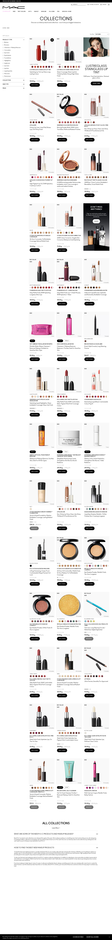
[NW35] (46, 233)
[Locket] (101, 566)
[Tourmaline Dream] (93, 509)
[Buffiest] (74, 287)
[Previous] (30, 67)
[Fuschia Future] (104, 509)
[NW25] (41, 233)
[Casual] (94, 122)
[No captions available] (96, 227)
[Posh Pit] (38, 67)
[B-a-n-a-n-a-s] (94, 621)
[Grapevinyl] (49, 67)
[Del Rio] (76, 733)
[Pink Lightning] (41, 621)
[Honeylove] (74, 122)
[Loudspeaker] (71, 122)
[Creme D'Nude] (60, 733)
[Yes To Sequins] (95, 566)
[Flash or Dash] (95, 509)
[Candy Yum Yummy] (87, 788)
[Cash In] (98, 566)
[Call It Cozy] (62, 733)
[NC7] (31, 509)
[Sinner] (68, 122)
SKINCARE (43, 11)
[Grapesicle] (32, 177)
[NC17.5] (41, 788)
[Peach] (58, 233)
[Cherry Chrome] (41, 397)
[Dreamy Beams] (49, 621)
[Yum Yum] (35, 177)
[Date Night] (60, 287)
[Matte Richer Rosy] (65, 177)
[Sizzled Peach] (41, 67)
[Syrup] (60, 67)
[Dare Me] (66, 397)
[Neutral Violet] (66, 233)
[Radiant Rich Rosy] (60, 177)
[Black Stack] (31, 566)
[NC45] (35, 233)
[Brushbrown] (85, 341)
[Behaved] (62, 509)
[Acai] (42, 122)
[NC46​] (76, 566)
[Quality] (74, 509)
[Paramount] (39, 733)
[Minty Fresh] (91, 621)
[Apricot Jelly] (98, 397)
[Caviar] (97, 676)
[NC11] (52, 233)
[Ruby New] (49, 287)
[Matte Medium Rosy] (62, 177)
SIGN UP (96, 221)
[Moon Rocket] (107, 788)
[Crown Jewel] (95, 788)
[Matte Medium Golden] (68, 177)
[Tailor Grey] (90, 177)
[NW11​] (71, 676)
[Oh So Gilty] (43, 621)
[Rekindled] (79, 287)
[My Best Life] (35, 287)
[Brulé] (101, 177)
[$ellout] (71, 67)
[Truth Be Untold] (71, 733)
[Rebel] (36, 733)
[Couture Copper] (104, 566)
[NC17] (49, 233)
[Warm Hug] (65, 287)
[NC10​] (62, 676)
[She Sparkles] (46, 621)
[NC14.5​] (79, 676)
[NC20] (32, 233)
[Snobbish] (71, 509)
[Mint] (69, 233)
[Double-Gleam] (35, 397)
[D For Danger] (36, 676)
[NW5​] (60, 676)
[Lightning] (107, 397)
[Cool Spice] (31, 122)
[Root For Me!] (94, 676)
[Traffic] (35, 67)
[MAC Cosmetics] (14, 7)
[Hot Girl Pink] (61, 397)
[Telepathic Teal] (90, 509)
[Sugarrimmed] (43, 177)
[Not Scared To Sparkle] (101, 509)
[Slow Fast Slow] (32, 621)
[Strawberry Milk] (88, 621)
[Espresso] (104, 177)
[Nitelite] (104, 397)
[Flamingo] (99, 676)
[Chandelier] (104, 788)
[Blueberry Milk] (85, 621)
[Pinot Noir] (107, 177)
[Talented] (79, 509)
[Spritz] (88, 122)
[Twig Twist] (31, 676)
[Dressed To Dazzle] (41, 177)
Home (4, 28)
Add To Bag (34, 84)
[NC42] (60, 566)
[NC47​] (79, 566)
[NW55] (32, 788)
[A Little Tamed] (71, 287)
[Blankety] (68, 733)
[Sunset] (85, 287)
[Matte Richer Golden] (79, 177)
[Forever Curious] (45, 676)
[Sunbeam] (94, 287)
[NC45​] (71, 566)
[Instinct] (60, 509)
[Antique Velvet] (79, 122)
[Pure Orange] (72, 233)
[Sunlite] (99, 287)
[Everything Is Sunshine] (98, 509)
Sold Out (34, 528)
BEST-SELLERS (22, 11)
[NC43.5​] (62, 566)
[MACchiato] (33, 122)
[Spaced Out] (98, 788)
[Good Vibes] (87, 397)
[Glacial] (38, 397)
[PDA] (65, 67)
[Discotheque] (93, 566)
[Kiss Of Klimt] (87, 566)
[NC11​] (65, 676)
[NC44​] (65, 566)
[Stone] (95, 177)
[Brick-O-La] (102, 676)
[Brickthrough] (46, 287)
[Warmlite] (97, 287)
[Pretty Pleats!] (68, 287)
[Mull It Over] (62, 287)
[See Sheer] (43, 67)
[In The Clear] (85, 733)
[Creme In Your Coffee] (42, 733)
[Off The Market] (38, 287)
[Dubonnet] (31, 733)
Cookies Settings (78, 936)
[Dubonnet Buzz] (41, 287)
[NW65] (43, 788)
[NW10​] (68, 676)
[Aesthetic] (85, 122)
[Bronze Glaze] (49, 397)
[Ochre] (61, 233)
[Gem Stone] (101, 788)
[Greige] (91, 676)
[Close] (109, 937)
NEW (14, 11)
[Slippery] (38, 177)
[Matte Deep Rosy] (71, 177)
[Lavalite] (93, 397)
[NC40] (38, 233)
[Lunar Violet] (93, 788)
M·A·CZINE (52, 11)
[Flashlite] (88, 287)
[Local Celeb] (74, 67)
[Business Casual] (46, 67)
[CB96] (60, 122)
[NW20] (49, 788)
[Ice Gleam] (90, 397)
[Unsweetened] (101, 397)
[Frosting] (91, 122)
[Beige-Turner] (88, 676)
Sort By (92, 34)
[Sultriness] (52, 287)
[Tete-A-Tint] (87, 177)
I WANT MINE (96, 83)
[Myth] (65, 733)
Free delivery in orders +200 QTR (12, 1)
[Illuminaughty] (71, 621)
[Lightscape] (32, 397)
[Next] (53, 67)
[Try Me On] (35, 621)
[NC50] (35, 788)
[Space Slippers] (46, 397)
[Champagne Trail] (107, 509)
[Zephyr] (65, 509)
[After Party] (90, 566)
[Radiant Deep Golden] (76, 177)
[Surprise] (62, 67)
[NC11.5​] (74, 676)
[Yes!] (46, 177)
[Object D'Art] (107, 566)
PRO (58, 11)
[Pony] (62, 122)
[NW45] (46, 788)
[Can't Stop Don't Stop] (38, 621)
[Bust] (76, 621)
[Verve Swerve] (58, 397)
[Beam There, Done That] (79, 67)
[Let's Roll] (52, 621)
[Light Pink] (64, 233)
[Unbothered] (64, 397)
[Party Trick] (76, 67)
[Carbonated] (49, 177)
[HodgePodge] (98, 177)
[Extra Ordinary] (52, 397)
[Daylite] (91, 287)
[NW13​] (76, 676)
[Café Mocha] (33, 676)
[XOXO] (52, 67)
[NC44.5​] (68, 566)
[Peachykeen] (76, 122)
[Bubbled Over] (43, 397)
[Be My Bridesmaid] (32, 287)
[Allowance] (60, 621)
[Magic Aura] (95, 397)
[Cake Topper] (32, 67)
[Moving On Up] (43, 287)
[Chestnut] (39, 122)
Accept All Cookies (93, 936)
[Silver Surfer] (87, 509)
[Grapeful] (90, 788)
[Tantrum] (52, 177)
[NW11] (43, 233)
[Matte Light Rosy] (74, 177)
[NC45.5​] (74, 566)
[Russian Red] (42, 676)
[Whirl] (39, 676)
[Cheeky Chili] (65, 122)
